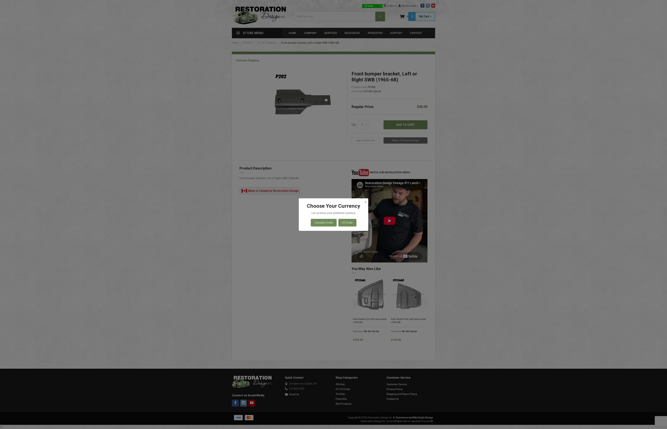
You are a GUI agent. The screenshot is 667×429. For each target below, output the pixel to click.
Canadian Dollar (323, 222)
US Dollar (347, 222)
